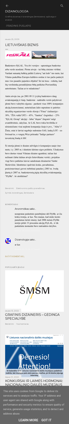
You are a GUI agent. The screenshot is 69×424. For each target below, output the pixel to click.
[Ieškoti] (62, 5)
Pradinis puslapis (18, 25)
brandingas (17, 193)
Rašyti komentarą (14, 256)
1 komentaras (22, 324)
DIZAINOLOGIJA (16, 11)
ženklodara (29, 193)
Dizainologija (22, 239)
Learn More (28, 420)
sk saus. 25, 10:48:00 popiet (27, 249)
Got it (46, 420)
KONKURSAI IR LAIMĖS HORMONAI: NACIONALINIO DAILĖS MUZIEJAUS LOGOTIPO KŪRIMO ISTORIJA (34, 384)
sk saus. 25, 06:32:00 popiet (27, 230)
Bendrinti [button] (9, 188)
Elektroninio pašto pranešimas (30, 188)
